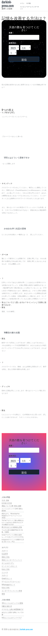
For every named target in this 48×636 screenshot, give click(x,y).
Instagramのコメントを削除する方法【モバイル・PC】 (13, 540)
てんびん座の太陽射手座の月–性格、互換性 (12, 531)
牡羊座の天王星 (7, 503)
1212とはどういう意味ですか (17, 157)
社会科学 (5, 554)
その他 (28, 3)
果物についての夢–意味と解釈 (11, 506)
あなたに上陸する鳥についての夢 (13, 613)
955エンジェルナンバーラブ (12, 618)
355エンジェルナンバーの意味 (12, 603)
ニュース (5, 572)
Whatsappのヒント (8, 585)
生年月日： (13, 43)
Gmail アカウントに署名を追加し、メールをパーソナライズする (12, 536)
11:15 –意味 (5, 500)
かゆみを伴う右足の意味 (15, 228)
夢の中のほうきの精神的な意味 (12, 527)
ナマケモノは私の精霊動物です (13, 609)
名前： (11, 32)
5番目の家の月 (7, 606)
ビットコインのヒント (9, 566)
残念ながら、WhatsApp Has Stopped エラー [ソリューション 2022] (12, 516)
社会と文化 (5, 569)
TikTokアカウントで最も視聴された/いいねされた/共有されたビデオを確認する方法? (13, 522)
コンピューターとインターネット (29, 8)
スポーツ (5, 551)
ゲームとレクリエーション (11, 581)
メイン (22, 3)
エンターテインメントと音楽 (12, 591)
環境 (3, 594)
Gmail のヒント (7, 578)
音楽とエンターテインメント (12, 560)
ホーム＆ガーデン (8, 563)
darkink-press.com (26, 629)
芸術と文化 (5, 557)
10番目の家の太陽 (12, 332)
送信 (24, 59)
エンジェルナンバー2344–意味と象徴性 (12, 510)
